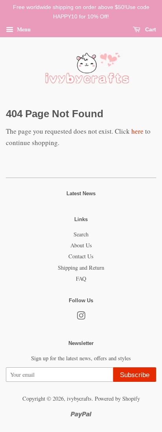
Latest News (81, 193)
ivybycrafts (79, 398)
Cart (150, 29)
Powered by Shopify (117, 398)
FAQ (81, 278)
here (137, 131)
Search (81, 234)
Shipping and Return (81, 267)
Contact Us (81, 256)
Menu (23, 29)
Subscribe (134, 375)
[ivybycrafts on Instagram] (81, 317)
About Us (81, 245)
